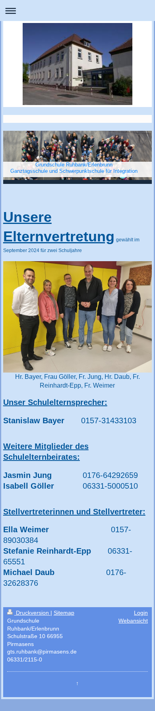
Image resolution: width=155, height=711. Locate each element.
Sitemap (64, 613)
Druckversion (32, 613)
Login (141, 613)
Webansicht (133, 620)
